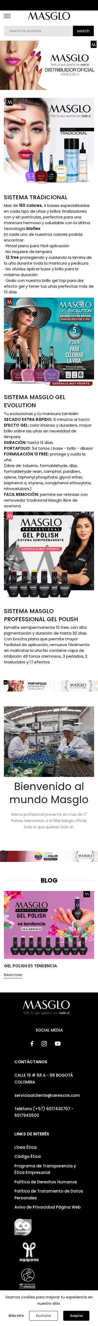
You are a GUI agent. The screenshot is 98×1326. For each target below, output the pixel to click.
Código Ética (27, 1156)
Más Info (16, 1315)
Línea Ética (25, 1147)
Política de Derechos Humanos (45, 1182)
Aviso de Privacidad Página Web (47, 1207)
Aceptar (76, 1315)
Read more (13, 981)
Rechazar (43, 1315)
